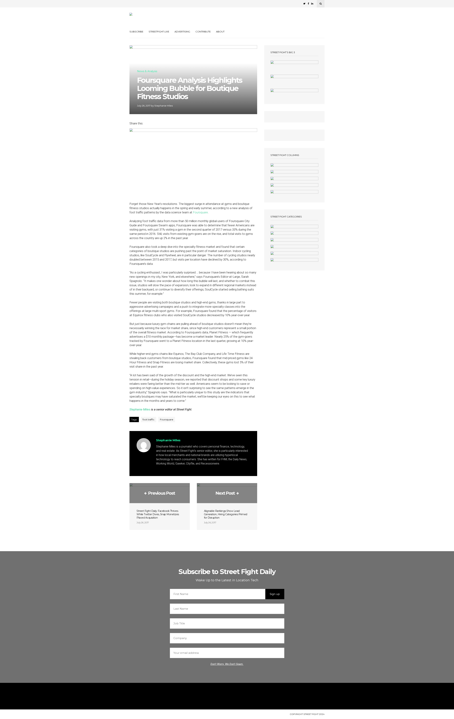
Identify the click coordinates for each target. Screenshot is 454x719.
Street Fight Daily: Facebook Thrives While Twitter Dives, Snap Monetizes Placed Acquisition (158, 514)
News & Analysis (147, 71)
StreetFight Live (159, 31)
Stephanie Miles (163, 105)
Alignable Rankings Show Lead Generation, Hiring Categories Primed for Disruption (225, 514)
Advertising (182, 31)
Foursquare (200, 212)
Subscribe (136, 31)
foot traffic (148, 419)
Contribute (203, 31)
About (220, 31)
